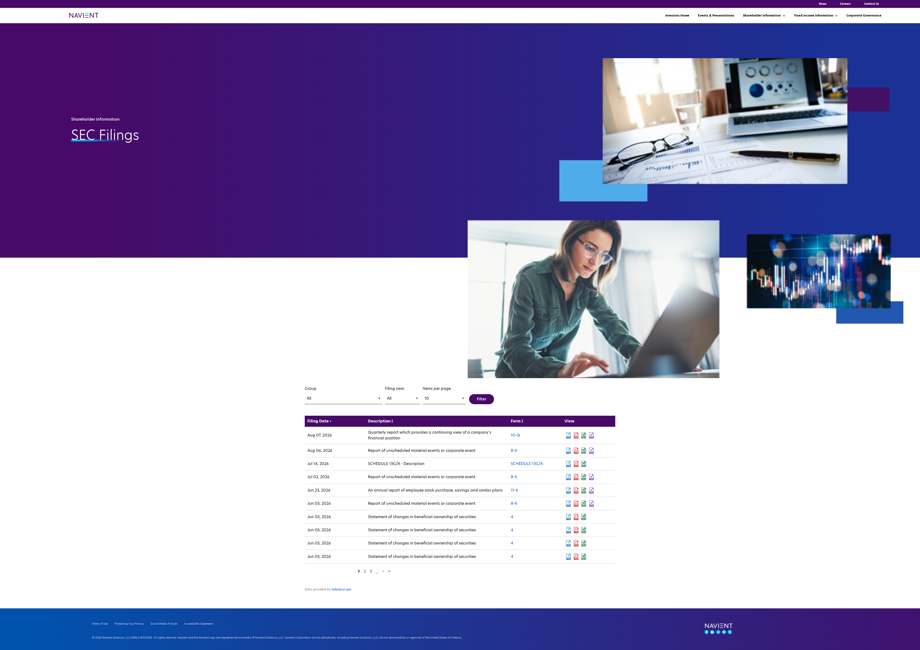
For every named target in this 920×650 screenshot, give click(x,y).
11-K (514, 490)
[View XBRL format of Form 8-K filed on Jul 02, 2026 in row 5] (591, 477)
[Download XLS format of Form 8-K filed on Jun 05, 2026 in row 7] (583, 503)
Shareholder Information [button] (762, 15)
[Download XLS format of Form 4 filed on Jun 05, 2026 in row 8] (583, 517)
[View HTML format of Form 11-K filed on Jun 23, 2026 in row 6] (568, 490)
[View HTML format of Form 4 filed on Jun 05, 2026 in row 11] (568, 556)
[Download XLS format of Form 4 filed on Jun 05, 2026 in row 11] (583, 556)
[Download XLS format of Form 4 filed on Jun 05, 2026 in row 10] (583, 543)
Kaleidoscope (341, 589)
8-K (514, 450)
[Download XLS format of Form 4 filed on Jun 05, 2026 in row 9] (583, 530)
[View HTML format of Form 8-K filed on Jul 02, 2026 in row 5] (568, 477)
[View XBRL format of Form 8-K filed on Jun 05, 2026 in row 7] (591, 503)
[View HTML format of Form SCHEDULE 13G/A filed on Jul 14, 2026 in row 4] (568, 464)
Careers (845, 4)
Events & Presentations (716, 15)
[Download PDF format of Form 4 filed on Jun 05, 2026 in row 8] (576, 517)
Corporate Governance (863, 15)
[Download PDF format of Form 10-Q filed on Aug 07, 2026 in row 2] (576, 435)
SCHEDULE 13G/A (527, 463)
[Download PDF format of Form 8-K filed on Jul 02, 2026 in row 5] (576, 477)
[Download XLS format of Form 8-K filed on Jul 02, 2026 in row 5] (583, 477)
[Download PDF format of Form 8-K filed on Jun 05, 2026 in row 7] (576, 503)
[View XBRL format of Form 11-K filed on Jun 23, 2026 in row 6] (591, 490)
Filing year (394, 388)
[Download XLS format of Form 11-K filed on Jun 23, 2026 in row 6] (583, 490)
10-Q (515, 435)
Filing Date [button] (318, 421)
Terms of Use (100, 624)
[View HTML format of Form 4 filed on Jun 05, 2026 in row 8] (568, 517)
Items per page (437, 388)
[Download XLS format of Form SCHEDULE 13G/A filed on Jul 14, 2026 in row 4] (583, 464)
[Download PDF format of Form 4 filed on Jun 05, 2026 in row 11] (576, 556)
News (823, 4)
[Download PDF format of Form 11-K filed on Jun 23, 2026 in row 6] (576, 490)
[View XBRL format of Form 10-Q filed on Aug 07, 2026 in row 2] (591, 435)
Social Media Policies (163, 624)
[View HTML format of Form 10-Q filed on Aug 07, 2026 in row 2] (568, 435)
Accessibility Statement (198, 624)
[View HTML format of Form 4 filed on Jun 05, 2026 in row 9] (568, 530)
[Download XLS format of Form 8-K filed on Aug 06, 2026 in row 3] (583, 450)
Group (310, 388)
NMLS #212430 (141, 637)
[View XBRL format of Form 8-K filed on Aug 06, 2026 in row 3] (591, 450)
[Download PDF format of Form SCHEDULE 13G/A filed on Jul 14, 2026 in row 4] (576, 464)
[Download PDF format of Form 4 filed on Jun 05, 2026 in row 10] (576, 543)
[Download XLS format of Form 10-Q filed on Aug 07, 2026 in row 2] (583, 435)
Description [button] (379, 421)
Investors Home (677, 15)
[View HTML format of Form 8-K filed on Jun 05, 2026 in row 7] (568, 503)
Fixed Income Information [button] (813, 15)
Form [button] (516, 421)
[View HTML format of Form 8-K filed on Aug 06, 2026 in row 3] (568, 450)
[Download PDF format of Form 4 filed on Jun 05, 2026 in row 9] (576, 530)
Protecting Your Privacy (129, 624)
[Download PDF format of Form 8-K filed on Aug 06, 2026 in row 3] (576, 450)
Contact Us (871, 4)
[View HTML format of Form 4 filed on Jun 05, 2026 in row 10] (568, 543)
